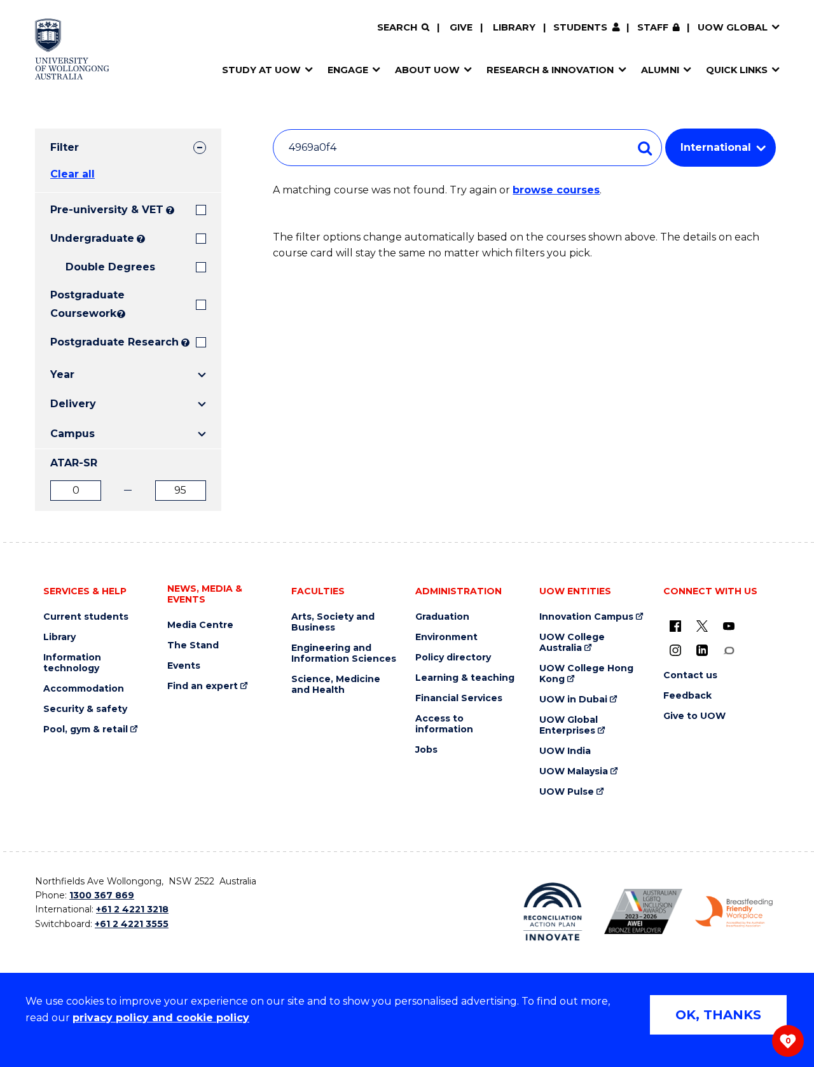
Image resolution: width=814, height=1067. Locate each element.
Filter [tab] (64, 147)
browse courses (556, 190)
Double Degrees (110, 267)
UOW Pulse (566, 791)
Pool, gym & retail (85, 729)
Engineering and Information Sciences (343, 653)
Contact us (690, 675)
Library (514, 27)
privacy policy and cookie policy (160, 1018)
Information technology (72, 663)
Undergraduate (92, 238)
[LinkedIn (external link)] (702, 650)
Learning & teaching (464, 678)
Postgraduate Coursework (82, 304)
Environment (446, 637)
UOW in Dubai (573, 699)
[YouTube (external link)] (729, 626)
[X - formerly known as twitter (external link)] (702, 626)
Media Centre (200, 625)
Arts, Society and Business (333, 622)
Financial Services (458, 698)
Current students (85, 616)
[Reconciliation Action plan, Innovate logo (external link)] (553, 911)
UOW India (565, 751)
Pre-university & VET (106, 210)
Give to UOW (694, 716)
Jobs (426, 749)
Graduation (442, 616)
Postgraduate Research (114, 342)
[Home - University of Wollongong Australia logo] (72, 49)
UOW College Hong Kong (586, 674)
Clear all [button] (72, 174)
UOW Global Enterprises (568, 725)
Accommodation (83, 688)
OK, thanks (718, 1014)
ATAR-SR (73, 463)
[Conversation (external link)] (729, 650)
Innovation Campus (586, 616)
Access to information (444, 724)
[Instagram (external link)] (675, 650)
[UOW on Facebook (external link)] (675, 626)
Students (580, 27)
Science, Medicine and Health (335, 684)
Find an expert (202, 686)
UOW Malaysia (573, 771)
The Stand (193, 645)
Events (183, 665)
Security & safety (85, 709)
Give (461, 27)
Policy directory (453, 657)
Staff (652, 27)
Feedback (687, 695)
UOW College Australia (572, 642)
